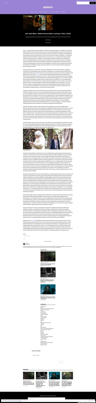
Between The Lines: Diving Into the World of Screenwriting (47, 309)
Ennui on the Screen (44, 314)
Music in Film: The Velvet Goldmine (47, 328)
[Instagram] (7, 2)
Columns (42, 310)
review (37, 74)
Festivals (41, 262)
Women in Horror (43, 344)
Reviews (46, 262)
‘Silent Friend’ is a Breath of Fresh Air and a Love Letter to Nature (47, 264)
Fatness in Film (43, 318)
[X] (9, 2)
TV (47, 278)
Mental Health (43, 327)
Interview (42, 323)
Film (48, 241)
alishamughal (48, 39)
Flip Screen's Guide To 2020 (45, 322)
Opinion (50, 241)
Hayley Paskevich (51, 386)
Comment (60, 362)
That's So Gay (43, 335)
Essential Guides (43, 316)
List (41, 326)
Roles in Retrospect (44, 334)
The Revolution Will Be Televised (46, 336)
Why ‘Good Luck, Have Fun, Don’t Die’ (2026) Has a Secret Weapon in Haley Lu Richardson (47, 297)
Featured (45, 241)
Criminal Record (43, 313)
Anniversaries (43, 306)
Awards (41, 307)
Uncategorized (43, 341)
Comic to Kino (43, 312)
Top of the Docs (43, 339)
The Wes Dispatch (43, 337)
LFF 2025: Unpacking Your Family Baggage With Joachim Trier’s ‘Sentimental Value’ (67, 383)
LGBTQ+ (42, 325)
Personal (42, 332)
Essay (41, 278)
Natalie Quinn (42, 266)
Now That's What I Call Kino (45, 329)
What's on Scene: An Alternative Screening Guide (46, 343)
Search (78, 1)
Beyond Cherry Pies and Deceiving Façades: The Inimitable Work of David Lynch (47, 280)
